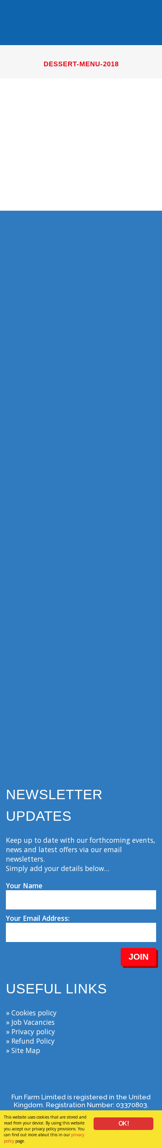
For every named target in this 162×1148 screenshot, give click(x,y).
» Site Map (23, 1050)
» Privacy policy (30, 1031)
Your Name (24, 885)
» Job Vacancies (30, 1022)
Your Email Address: (38, 918)
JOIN (139, 957)
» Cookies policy (31, 1012)
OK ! (123, 1123)
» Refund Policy (30, 1041)
